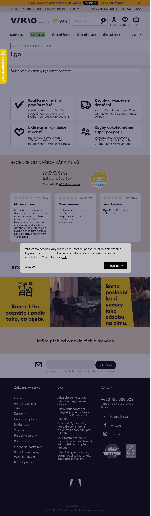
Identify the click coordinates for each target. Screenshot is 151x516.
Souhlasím (115, 265)
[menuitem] (16, 35)
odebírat (106, 365)
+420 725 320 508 (102, 8)
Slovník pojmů (23, 462)
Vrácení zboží (23, 430)
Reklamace (22, 424)
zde (64, 257)
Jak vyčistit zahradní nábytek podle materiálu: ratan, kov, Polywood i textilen (74, 413)
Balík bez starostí (25, 441)
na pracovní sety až (54, 2)
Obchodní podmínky (28, 446)
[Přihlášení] (114, 21)
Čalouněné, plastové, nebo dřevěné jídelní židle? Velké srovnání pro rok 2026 (74, 428)
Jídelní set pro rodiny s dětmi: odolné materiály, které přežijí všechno (74, 455)
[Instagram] (119, 434)
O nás (14, 8)
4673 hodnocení (69, 184)
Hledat (103, 21)
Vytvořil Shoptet (75, 506)
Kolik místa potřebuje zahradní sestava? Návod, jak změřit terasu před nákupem (75, 442)
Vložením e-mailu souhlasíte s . (81, 371)
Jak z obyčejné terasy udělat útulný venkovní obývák (72, 401)
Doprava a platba (26, 419)
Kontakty (20, 413)
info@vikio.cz (119, 416)
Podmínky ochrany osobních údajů (26, 454)
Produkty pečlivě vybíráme (25, 405)
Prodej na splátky (26, 435)
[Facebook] (119, 425)
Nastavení (30, 266)
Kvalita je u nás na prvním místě (43, 8)
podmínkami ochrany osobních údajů (96, 371)
